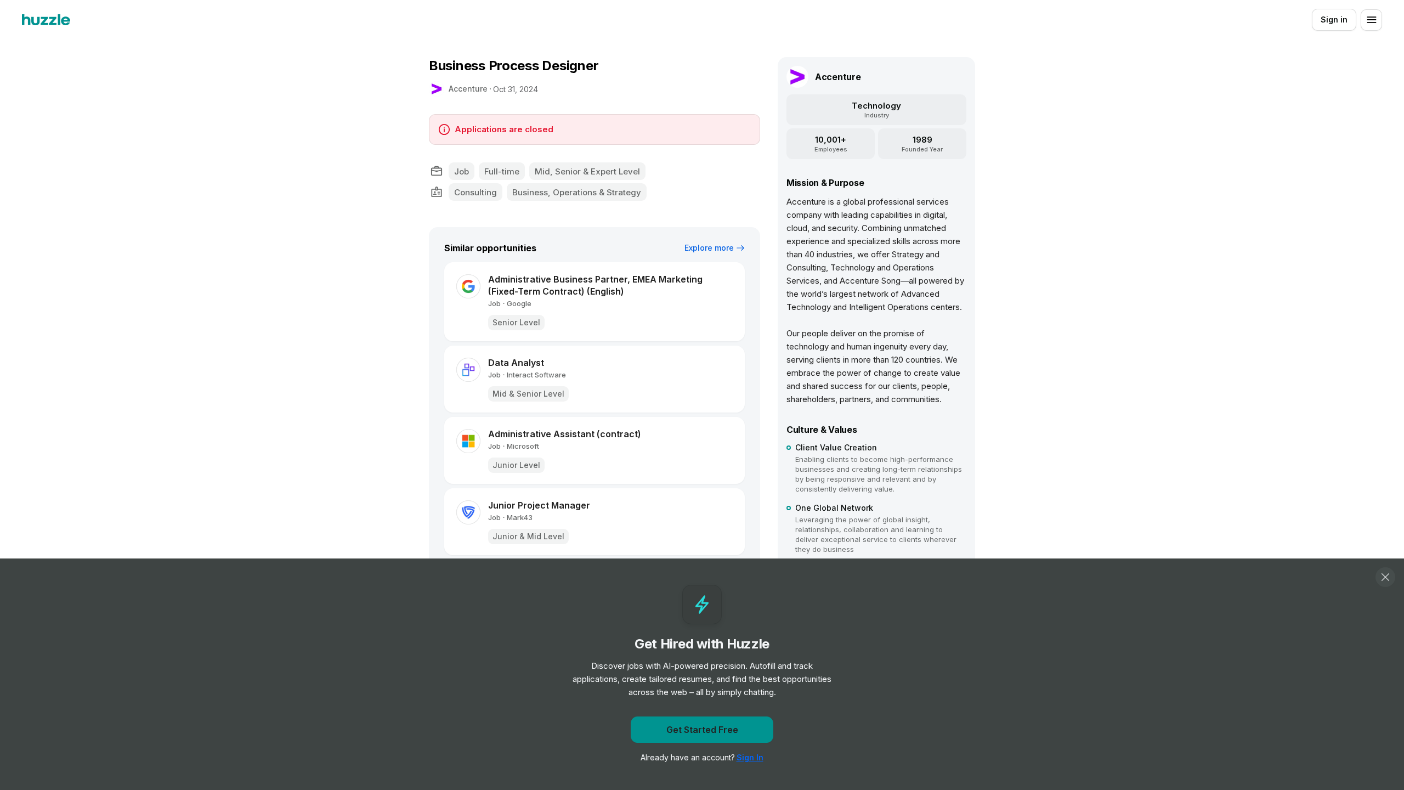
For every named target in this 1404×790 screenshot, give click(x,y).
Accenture (468, 88)
